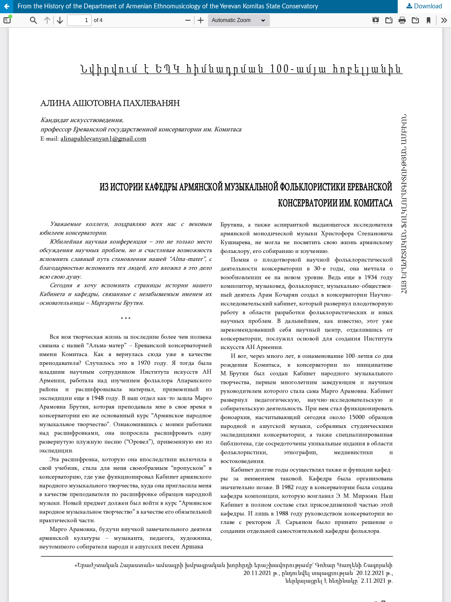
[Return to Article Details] (6, 6)
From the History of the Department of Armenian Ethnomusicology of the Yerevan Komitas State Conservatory (168, 7)
